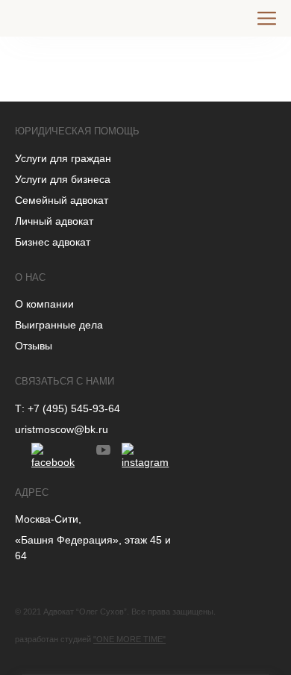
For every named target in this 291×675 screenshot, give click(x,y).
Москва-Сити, (48, 519)
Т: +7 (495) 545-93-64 (67, 408)
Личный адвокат (54, 221)
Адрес (31, 492)
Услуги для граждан (63, 158)
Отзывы (33, 346)
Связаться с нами (64, 381)
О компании (44, 304)
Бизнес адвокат (52, 242)
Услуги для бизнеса (62, 179)
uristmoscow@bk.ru (61, 429)
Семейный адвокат (61, 200)
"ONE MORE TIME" (129, 639)
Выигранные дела (59, 325)
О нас (30, 277)
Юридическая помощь (77, 131)
